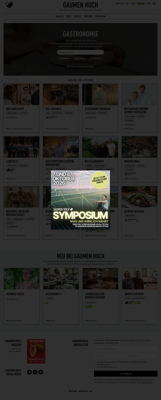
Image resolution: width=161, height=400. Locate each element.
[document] (80, 200)
